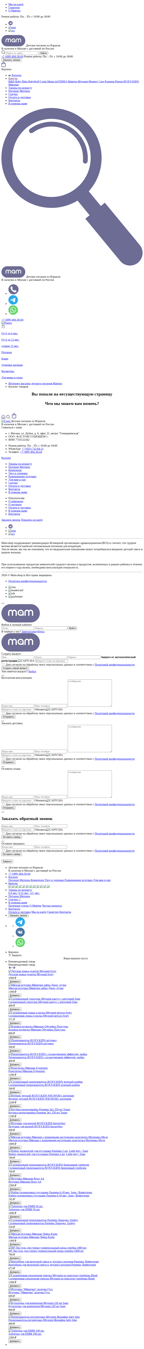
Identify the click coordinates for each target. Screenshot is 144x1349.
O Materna (14, 10)
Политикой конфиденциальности (115, 664)
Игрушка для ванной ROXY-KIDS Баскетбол (35, 1126)
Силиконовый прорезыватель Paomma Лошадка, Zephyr (41, 1223)
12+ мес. (35, 893)
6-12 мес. (23, 893)
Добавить (15, 981)
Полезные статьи (18, 905)
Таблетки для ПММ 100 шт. (25, 1333)
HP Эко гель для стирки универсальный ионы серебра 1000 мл (46, 1250)
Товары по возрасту (20, 87)
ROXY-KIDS (131, 81)
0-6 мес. (13, 893)
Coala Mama (47, 81)
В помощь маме (17, 103)
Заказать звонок (11, 60)
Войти (72, 628)
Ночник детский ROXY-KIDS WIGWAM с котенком (39, 1098)
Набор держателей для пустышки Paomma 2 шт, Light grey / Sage (46, 1154)
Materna (73, 81)
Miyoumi (83, 81)
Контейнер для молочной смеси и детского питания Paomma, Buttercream (52, 1264)
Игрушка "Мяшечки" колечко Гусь (29, 1292)
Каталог (16, 75)
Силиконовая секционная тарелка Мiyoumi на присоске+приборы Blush (51, 1278)
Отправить (8, 716)
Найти (43, 53)
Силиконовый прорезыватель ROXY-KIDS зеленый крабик (44, 1084)
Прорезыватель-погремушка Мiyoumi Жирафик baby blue (42, 1320)
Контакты (14, 100)
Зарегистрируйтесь (33, 631)
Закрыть (7, 861)
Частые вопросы (52, 905)
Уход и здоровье (18, 473)
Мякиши (13, 84)
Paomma (110, 81)
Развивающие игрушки (22, 476)
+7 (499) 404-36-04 (12, 56)
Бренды (13, 78)
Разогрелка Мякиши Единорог (26, 1071)
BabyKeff (34, 81)
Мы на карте (16, 4)
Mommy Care (97, 81)
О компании (15, 501)
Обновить (41, 709)
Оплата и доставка (19, 97)
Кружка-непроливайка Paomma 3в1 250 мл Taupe (37, 1112)
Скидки (13, 94)
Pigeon (119, 81)
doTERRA (61, 81)
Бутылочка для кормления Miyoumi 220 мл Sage (37, 1306)
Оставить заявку (12, 837)
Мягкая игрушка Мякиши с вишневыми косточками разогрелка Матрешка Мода (56, 1140)
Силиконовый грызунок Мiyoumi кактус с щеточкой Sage (42, 1001)
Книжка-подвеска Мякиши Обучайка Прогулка (36, 1029)
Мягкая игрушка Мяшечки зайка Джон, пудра (35, 988)
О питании (15, 504)
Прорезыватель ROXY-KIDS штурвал (31, 1043)
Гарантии (14, 7)
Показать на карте (32, 519)
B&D (11, 81)
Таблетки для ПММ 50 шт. (24, 1209)
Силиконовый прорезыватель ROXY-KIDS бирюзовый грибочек (47, 1167)
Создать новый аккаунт (15, 668)
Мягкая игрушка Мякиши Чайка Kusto (31, 1237)
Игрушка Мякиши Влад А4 (24, 1181)
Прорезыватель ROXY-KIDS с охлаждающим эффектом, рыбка (46, 1057)
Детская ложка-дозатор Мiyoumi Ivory (31, 974)
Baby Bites (21, 81)
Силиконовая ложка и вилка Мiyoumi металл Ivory (38, 1015)
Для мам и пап (17, 479)
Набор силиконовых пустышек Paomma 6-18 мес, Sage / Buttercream (48, 1195)
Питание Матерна (19, 90)
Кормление (15, 470)
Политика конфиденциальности (27, 581)
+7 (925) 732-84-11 (33, 448)
